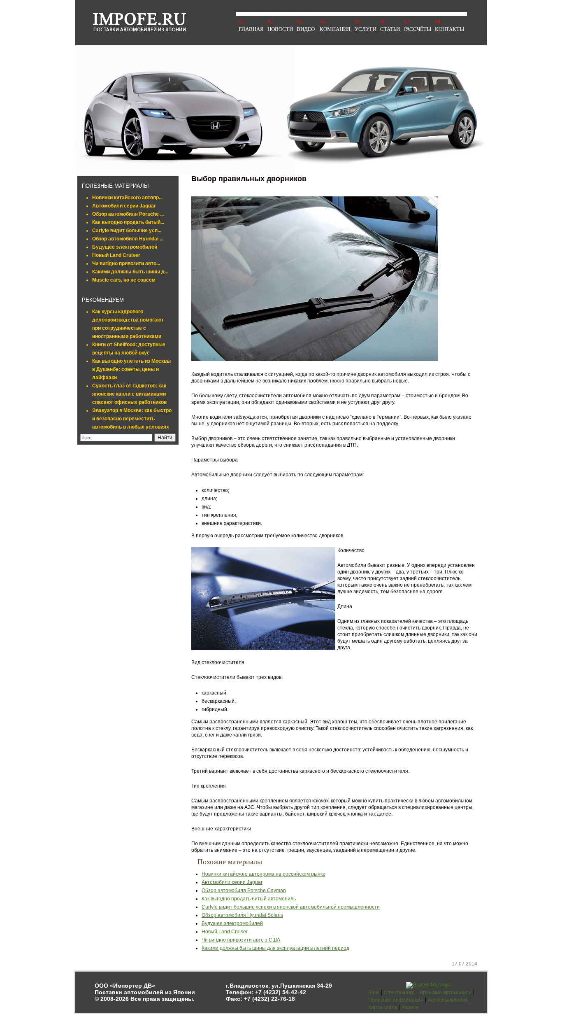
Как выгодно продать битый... (128, 222)
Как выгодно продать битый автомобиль (249, 899)
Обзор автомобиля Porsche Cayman (244, 890)
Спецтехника (399, 992)
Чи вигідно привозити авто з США (241, 940)
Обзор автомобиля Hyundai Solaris (242, 915)
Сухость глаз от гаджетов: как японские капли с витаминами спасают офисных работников (129, 394)
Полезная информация (395, 1000)
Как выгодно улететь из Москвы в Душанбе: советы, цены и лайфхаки (131, 369)
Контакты (449, 29)
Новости (280, 29)
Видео (306, 29)
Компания (335, 29)
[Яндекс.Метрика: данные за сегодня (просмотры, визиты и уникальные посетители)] (428, 985)
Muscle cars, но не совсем (124, 280)
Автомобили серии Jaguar (124, 206)
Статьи (390, 29)
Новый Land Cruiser (116, 255)
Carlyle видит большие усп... (126, 230)
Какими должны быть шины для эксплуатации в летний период (275, 948)
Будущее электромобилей (124, 247)
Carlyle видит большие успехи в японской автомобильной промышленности (291, 907)
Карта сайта (382, 1007)
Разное (410, 1007)
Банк (373, 992)
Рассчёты (417, 29)
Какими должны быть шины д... (130, 272)
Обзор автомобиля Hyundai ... (127, 239)
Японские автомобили (445, 992)
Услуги (365, 29)
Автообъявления (448, 1000)
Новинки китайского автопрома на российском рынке (263, 874)
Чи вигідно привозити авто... (126, 263)
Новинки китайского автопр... (127, 197)
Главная (251, 29)
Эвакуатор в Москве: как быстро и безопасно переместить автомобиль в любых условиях (132, 419)
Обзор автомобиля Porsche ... (128, 214)
